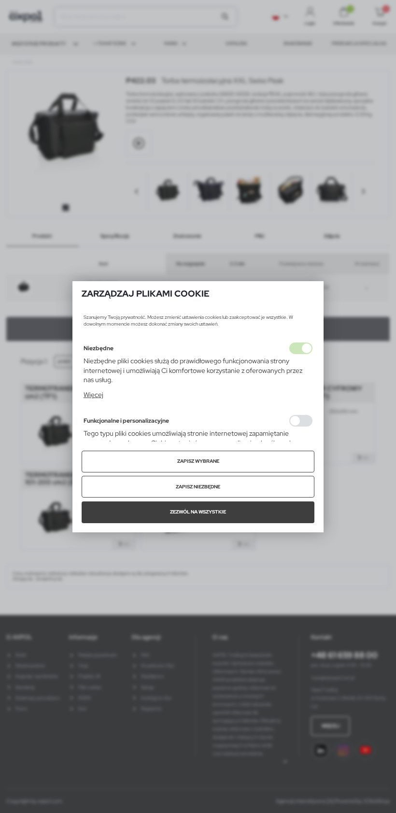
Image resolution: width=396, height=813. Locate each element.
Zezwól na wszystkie (198, 512)
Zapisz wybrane (198, 461)
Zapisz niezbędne (198, 487)
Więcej (93, 394)
